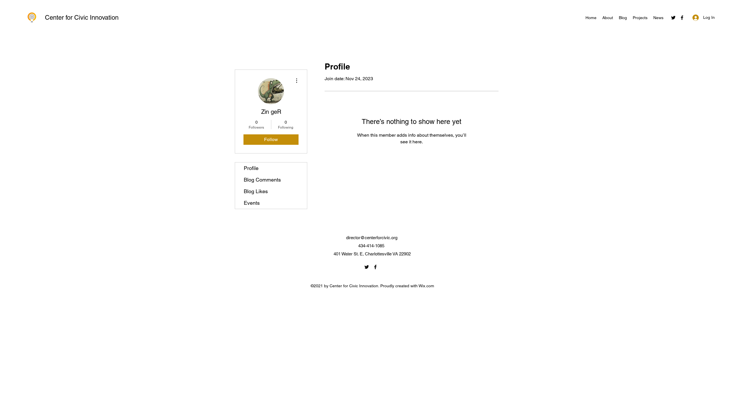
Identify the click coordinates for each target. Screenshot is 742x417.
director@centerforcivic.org (371, 237)
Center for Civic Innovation (82, 17)
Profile (251, 168)
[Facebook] (682, 18)
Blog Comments (262, 180)
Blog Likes (256, 191)
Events (252, 203)
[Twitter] (673, 18)
